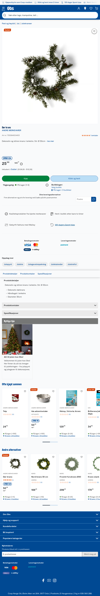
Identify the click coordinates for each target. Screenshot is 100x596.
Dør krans (7, 477)
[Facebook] (43, 580)
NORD (33, 473)
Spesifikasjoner (45, 274)
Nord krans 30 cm (39, 477)
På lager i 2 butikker (68, 436)
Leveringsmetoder (68, 241)
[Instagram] (54, 580)
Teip (5, 411)
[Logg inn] (78, 8)
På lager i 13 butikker (68, 499)
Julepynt (8, 264)
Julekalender (57, 264)
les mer (50, 141)
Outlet (14, 169)
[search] (4, 15)
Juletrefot (72, 264)
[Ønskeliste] (91, 8)
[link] (90, 135)
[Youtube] (49, 580)
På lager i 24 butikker (12, 436)
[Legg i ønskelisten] (94, 31)
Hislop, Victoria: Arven (70, 411)
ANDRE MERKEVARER (11, 130)
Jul (18, 23)
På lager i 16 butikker (40, 436)
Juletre (20, 264)
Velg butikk (56, 187)
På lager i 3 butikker (62, 190)
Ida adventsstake (39, 411)
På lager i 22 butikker (40, 499)
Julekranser (26, 23)
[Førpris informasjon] (21, 164)
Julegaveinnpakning (37, 264)
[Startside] (41, 8)
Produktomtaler (27, 274)
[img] (15, 414)
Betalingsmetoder (31, 241)
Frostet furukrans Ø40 (70, 477)
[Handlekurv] (96, 8)
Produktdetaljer (10, 274)
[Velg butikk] (85, 8)
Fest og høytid (8, 23)
